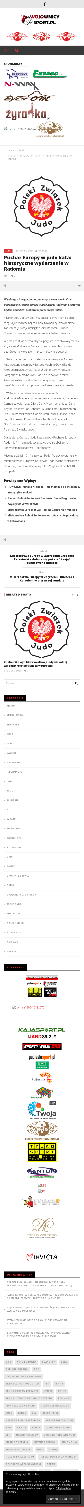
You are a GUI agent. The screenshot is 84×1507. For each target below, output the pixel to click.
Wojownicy (14, 932)
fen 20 (48, 1391)
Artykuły (13, 725)
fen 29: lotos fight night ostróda (29, 1398)
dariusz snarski (17, 1369)
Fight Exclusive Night (21, 1406)
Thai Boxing (14, 913)
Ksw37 (36, 1427)
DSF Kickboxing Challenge (23, 1376)
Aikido (11, 706)
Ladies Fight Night (58, 1427)
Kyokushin (14, 847)
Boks (10, 734)
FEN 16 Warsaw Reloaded (22, 1391)
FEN (47, 1384)
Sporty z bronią (18, 876)
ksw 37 (21, 1427)
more (79, 285)
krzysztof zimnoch (59, 1420)
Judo (8, 251)
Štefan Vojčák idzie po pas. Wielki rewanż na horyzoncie (37, 1322)
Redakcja (42, 250)
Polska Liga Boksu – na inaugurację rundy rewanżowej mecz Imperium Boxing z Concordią (39, 1284)
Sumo (10, 885)
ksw (8, 1427)
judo (9, 1413)
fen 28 (62, 1391)
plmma (53, 1449)
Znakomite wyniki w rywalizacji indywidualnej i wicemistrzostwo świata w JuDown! (36, 664)
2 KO (8, 1362)
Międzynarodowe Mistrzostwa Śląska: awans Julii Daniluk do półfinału (41, 1309)
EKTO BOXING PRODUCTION (22, 1384)
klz (34, 1413)
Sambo (11, 866)
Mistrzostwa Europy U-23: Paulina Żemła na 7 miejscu (42, 509)
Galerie (11, 753)
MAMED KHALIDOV (27, 1435)
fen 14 (59, 1384)
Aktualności (15, 715)
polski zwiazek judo (20, 1457)
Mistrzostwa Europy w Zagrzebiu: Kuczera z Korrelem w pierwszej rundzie (42, 577)
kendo (22, 1413)
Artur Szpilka (26, 1362)
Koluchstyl (15, 838)
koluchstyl (50, 1413)
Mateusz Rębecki (45, 1442)
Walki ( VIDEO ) (16, 923)
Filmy (10, 743)
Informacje (14, 772)
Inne (9, 781)
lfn (8, 1435)
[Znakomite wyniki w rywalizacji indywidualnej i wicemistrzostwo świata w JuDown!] (42, 629)
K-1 (9, 809)
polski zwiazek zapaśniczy (58, 1457)
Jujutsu (12, 800)
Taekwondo (14, 904)
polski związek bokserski (23, 1464)
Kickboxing (14, 828)
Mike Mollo (69, 1442)
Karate (11, 819)
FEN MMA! (64, 1398)
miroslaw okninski (18, 1449)
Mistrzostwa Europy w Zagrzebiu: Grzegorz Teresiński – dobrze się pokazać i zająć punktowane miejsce (42, 558)
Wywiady (12, 942)
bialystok (48, 1362)
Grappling (14, 762)
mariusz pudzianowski (59, 1435)
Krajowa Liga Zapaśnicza (23, 1420)
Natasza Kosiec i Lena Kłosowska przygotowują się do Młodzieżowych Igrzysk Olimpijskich (42, 1297)
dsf (36, 1369)
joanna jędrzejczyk (55, 1406)
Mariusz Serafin (17, 1442)
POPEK (51, 1464)
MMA (10, 857)
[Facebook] (44, 4)
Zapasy (11, 951)
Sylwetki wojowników (22, 895)
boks (64, 1362)
